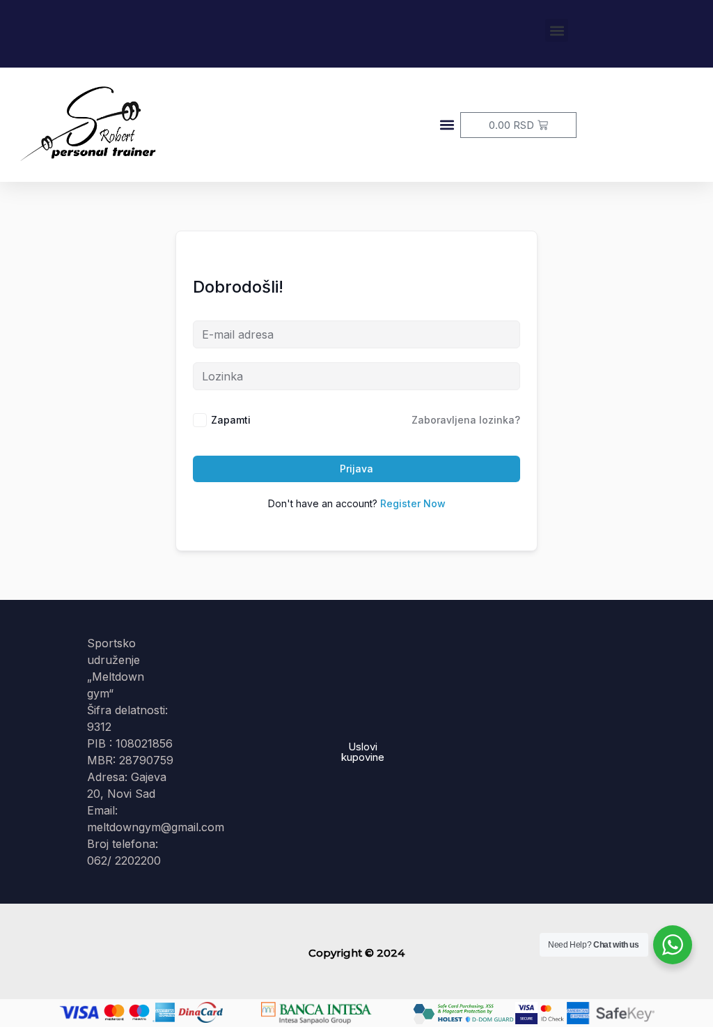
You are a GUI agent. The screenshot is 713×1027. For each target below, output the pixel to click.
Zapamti (231, 420)
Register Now (413, 503)
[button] (556, 30)
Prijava (356, 468)
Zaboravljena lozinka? (466, 420)
